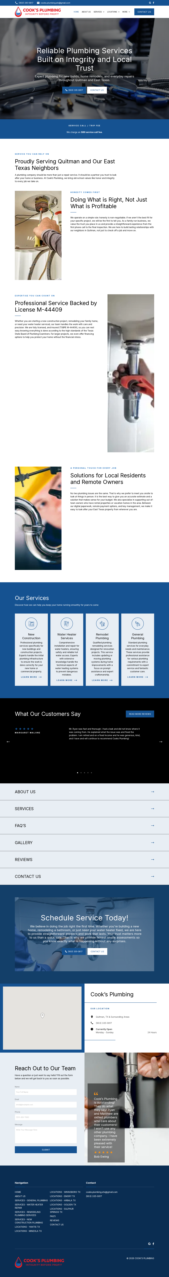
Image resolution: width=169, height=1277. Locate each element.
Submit (46, 1149)
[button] (42, 1015)
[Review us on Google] (150, 3)
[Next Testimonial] (160, 741)
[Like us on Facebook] (153, 3)
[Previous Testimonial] (8, 741)
